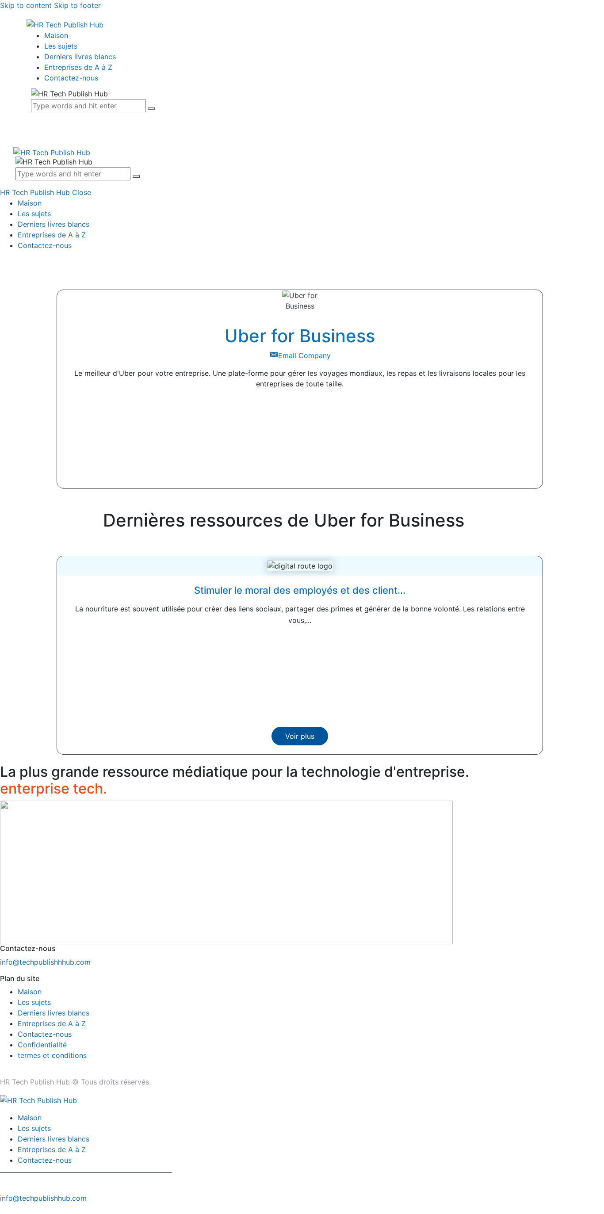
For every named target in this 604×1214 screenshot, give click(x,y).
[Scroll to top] (5, 1208)
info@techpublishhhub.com (45, 962)
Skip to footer (77, 5)
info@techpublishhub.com (43, 1198)
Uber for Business (300, 336)
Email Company (304, 355)
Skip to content (26, 5)
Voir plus (299, 736)
